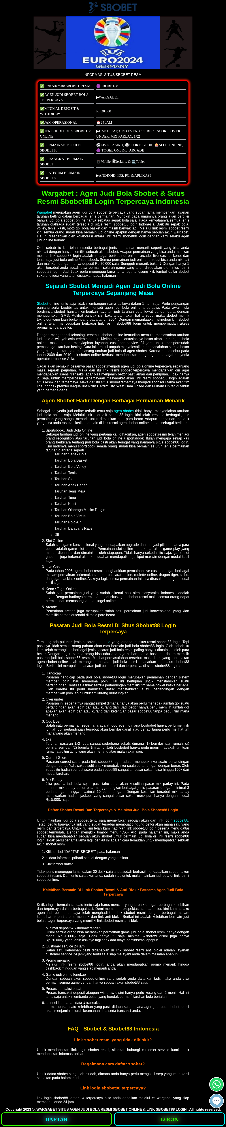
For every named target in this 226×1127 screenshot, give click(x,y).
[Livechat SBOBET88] (216, 1106)
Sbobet (42, 303)
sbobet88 (181, 820)
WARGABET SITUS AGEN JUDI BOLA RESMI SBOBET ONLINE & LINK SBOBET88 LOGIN (112, 1109)
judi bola (104, 642)
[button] (216, 1101)
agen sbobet (124, 411)
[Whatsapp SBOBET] (216, 1090)
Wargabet (44, 212)
